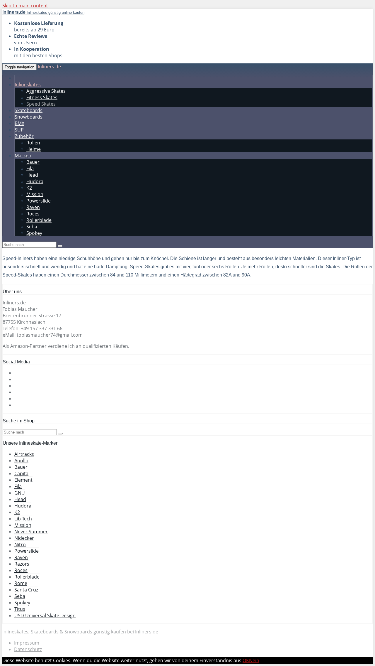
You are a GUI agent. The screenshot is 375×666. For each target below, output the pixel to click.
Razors (21, 564)
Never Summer (31, 531)
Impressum (26, 643)
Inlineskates (28, 84)
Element (23, 480)
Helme (33, 149)
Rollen (33, 142)
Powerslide (38, 201)
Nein (254, 660)
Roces (33, 213)
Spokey (34, 233)
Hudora (34, 181)
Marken (23, 155)
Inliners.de (49, 66)
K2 (29, 188)
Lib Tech (23, 518)
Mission (34, 194)
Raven (33, 207)
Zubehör (24, 136)
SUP (19, 130)
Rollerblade (39, 220)
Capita (21, 473)
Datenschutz (28, 649)
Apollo (21, 460)
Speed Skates (41, 104)
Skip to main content (25, 5)
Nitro (20, 544)
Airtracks (24, 454)
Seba (31, 226)
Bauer (33, 162)
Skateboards (28, 110)
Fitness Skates (41, 97)
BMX (19, 123)
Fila (30, 168)
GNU (19, 493)
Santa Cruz (26, 589)
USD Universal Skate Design (45, 615)
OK (246, 660)
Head (32, 175)
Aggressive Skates (46, 91)
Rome (20, 583)
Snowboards (28, 117)
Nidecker (24, 538)
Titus (19, 609)
